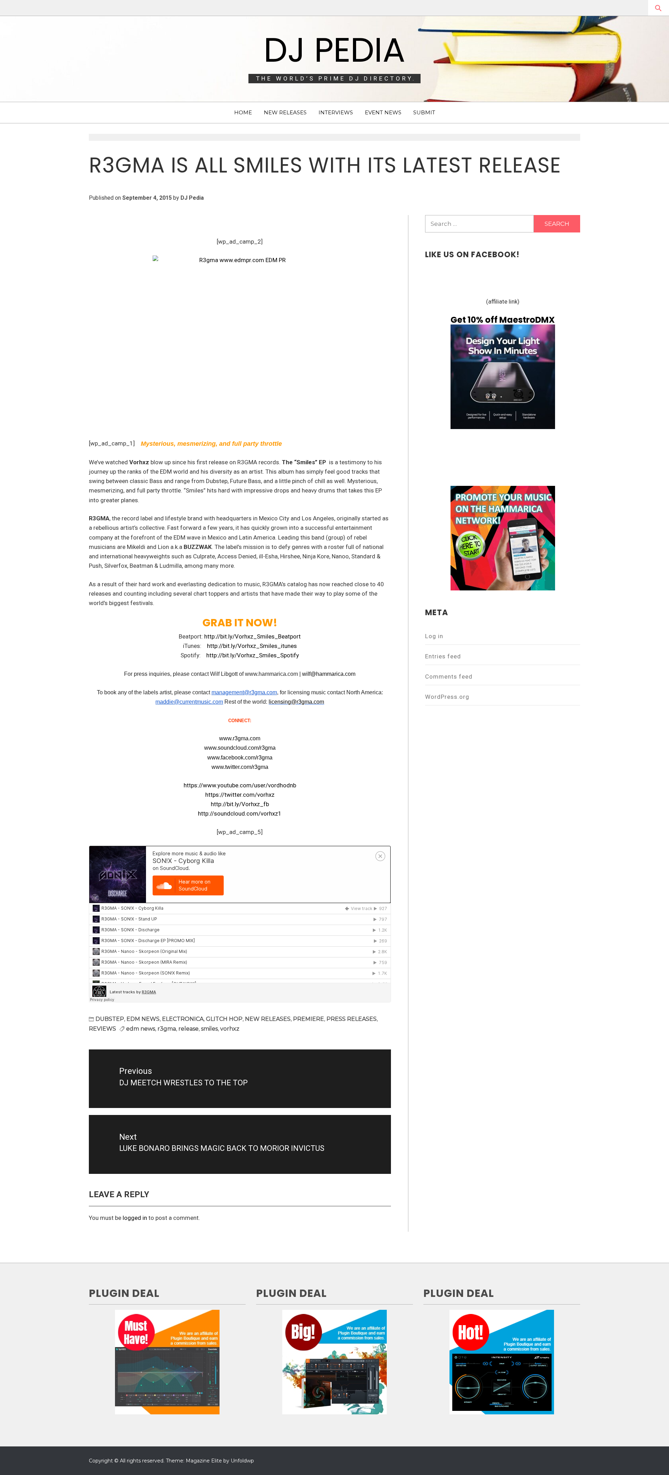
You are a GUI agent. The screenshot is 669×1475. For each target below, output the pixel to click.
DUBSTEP (109, 1019)
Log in (434, 636)
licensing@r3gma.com (296, 702)
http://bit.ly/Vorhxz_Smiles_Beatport (252, 636)
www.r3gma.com (239, 738)
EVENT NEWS (383, 112)
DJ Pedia (334, 50)
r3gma (166, 1028)
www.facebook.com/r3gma (239, 758)
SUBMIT (424, 112)
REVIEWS (102, 1028)
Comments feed (448, 676)
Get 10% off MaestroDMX (503, 320)
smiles (209, 1028)
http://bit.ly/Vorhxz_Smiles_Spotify (252, 655)
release (188, 1028)
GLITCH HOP (224, 1019)
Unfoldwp (242, 1461)
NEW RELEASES (285, 112)
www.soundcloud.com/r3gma (240, 748)
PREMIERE (308, 1019)
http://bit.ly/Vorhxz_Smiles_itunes (252, 645)
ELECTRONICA (182, 1019)
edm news (140, 1028)
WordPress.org (447, 696)
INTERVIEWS (335, 112)
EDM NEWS (143, 1019)
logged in (135, 1217)
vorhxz (229, 1028)
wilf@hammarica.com (328, 674)
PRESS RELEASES (351, 1019)
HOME (243, 112)
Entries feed (443, 656)
